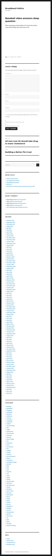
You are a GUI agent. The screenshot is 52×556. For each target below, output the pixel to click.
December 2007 (11, 284)
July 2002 (9, 389)
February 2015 (10, 220)
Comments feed (11, 542)
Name (7, 94)
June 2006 (9, 318)
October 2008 (10, 264)
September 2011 (11, 222)
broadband (9, 412)
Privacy (9, 504)
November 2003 (11, 366)
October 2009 (10, 241)
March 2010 (10, 234)
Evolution (9, 435)
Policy (8, 500)
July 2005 (9, 337)
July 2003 (9, 374)
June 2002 (9, 391)
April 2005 (9, 343)
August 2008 (10, 268)
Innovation (10, 460)
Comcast (9, 418)
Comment (8, 73)
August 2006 (10, 314)
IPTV (8, 466)
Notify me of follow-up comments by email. (14, 122)
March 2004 (10, 360)
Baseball (19, 56)
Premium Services (22, 207)
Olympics (9, 489)
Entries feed (10, 540)
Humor (8, 458)
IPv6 (8, 468)
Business (9, 414)
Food (8, 445)
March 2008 (10, 278)
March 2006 (10, 324)
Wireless (9, 523)
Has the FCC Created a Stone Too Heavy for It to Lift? (21, 186)
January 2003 (10, 385)
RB (8, 56)
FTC (8, 448)
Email (7, 101)
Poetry (8, 498)
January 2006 (10, 328)
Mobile (8, 479)
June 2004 (9, 355)
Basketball (9, 408)
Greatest (9, 454)
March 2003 (10, 381)
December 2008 (11, 260)
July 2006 (9, 316)
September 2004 (11, 351)
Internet (9, 464)
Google (8, 452)
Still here (9, 184)
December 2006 (11, 307)
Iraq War (9, 471)
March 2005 (10, 345)
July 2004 (9, 353)
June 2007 (9, 295)
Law (8, 473)
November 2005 (11, 330)
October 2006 (10, 310)
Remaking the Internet (13, 182)
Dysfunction (10, 431)
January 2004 (10, 364)
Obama (8, 487)
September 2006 (11, 312)
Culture (9, 423)
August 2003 (10, 372)
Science (9, 510)
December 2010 (11, 224)
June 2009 (9, 249)
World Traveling (11, 525)
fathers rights (10, 439)
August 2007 (10, 291)
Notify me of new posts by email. (12, 125)
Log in (8, 538)
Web (8, 519)
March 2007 (10, 301)
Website (7, 107)
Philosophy (10, 494)
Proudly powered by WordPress (22, 552)
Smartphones (10, 512)
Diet (8, 427)
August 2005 (10, 335)
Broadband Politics (14, 8)
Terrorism (9, 516)
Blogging (9, 410)
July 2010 (9, 228)
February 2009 (10, 257)
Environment (10, 433)
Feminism (9, 443)
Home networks (11, 456)
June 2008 (9, 272)
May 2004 (9, 356)
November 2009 (11, 239)
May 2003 (9, 378)
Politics (9, 502)
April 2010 (9, 232)
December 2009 (11, 237)
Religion (9, 508)
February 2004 (10, 362)
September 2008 (11, 266)
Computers (10, 420)
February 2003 (10, 383)
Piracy (8, 496)
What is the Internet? (12, 178)
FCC (8, 441)
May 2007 (9, 297)
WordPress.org (11, 544)
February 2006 (10, 326)
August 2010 (10, 226)
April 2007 (9, 299)
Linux (8, 475)
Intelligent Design (12, 462)
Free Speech (10, 446)
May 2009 (9, 251)
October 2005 (10, 332)
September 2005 (11, 333)
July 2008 (9, 270)
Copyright (9, 422)
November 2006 (11, 308)
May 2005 (9, 341)
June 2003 (9, 376)
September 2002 (11, 387)
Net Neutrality (10, 481)
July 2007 (9, 293)
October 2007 (10, 287)
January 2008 (10, 282)
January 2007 (10, 305)
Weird (8, 521)
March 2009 (10, 255)
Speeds (8, 514)
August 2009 (10, 245)
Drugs (8, 429)
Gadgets (9, 450)
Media (8, 477)
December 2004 (11, 349)
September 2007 (11, 289)
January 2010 (10, 236)
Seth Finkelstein (11, 207)
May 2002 (9, 393)
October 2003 (10, 368)
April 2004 (9, 358)
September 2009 (11, 243)
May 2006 (9, 320)
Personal (9, 493)
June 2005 (9, 339)
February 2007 (10, 303)
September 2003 (11, 370)
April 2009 (9, 253)
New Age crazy (10, 485)
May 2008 (9, 274)
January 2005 (10, 347)
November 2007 (11, 285)
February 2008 (10, 280)
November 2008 (11, 262)
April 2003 (9, 379)
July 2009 (9, 247)
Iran (8, 470)
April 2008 (9, 276)
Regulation (10, 506)
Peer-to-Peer (10, 491)
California (9, 416)
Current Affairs (11, 425)
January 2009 (10, 259)
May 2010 (9, 230)
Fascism (9, 437)
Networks (9, 483)
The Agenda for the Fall (13, 180)
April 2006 (9, 322)
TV (7, 517)
